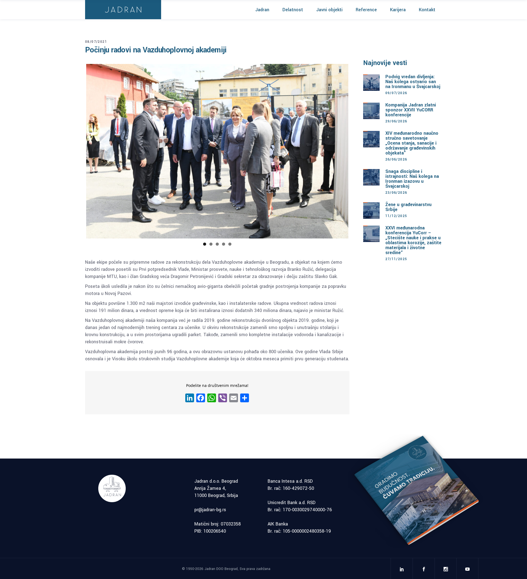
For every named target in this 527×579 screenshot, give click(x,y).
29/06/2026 (396, 121)
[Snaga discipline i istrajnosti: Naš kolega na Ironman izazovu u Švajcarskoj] (371, 177)
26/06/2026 (396, 159)
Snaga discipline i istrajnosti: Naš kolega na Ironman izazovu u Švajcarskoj (412, 178)
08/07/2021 (96, 41)
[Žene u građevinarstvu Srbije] (371, 210)
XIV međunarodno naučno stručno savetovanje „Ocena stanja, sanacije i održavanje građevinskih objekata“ (411, 143)
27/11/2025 (396, 259)
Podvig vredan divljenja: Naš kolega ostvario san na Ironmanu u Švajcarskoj (412, 82)
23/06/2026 (396, 192)
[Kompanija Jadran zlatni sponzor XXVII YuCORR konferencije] (371, 111)
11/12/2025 (396, 215)
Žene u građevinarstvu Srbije (408, 207)
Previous (77, 151)
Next (356, 151)
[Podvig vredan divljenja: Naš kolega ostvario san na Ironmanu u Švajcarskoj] (371, 82)
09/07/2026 (396, 93)
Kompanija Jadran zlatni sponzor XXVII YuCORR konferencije (410, 110)
